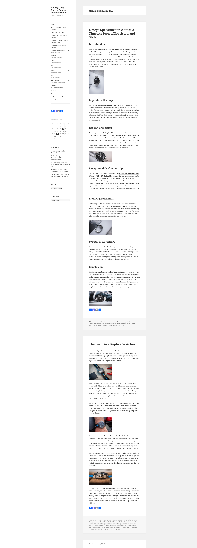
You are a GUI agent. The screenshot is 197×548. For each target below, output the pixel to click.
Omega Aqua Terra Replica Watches (59, 36)
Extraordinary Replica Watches (113, 322)
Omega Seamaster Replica (109, 524)
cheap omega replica (124, 323)
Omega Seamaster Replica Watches (58, 46)
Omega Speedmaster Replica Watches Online (59, 41)
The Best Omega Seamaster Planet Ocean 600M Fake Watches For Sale (59, 158)
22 (57, 134)
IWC (55, 76)
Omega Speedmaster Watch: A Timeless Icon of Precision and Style (112, 33)
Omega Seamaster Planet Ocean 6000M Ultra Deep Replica (106, 522)
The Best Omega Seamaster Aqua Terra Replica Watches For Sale (60, 164)
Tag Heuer (57, 86)
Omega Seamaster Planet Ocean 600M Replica (107, 527)
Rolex (56, 66)
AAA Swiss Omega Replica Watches (58, 28)
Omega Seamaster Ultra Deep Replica (109, 529)
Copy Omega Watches (57, 32)
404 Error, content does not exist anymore (59, 98)
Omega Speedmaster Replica (97, 323)
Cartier (56, 61)
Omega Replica (122, 525)
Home (52, 24)
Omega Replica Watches (58, 51)
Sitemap (53, 102)
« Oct (54, 139)
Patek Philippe (58, 81)
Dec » (66, 139)
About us (53, 90)
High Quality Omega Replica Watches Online (59, 10)
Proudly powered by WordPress (98, 544)
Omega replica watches (100, 325)
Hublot (56, 71)
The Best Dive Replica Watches (112, 344)
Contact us (54, 94)
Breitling (56, 56)
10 (63, 129)
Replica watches (111, 323)
